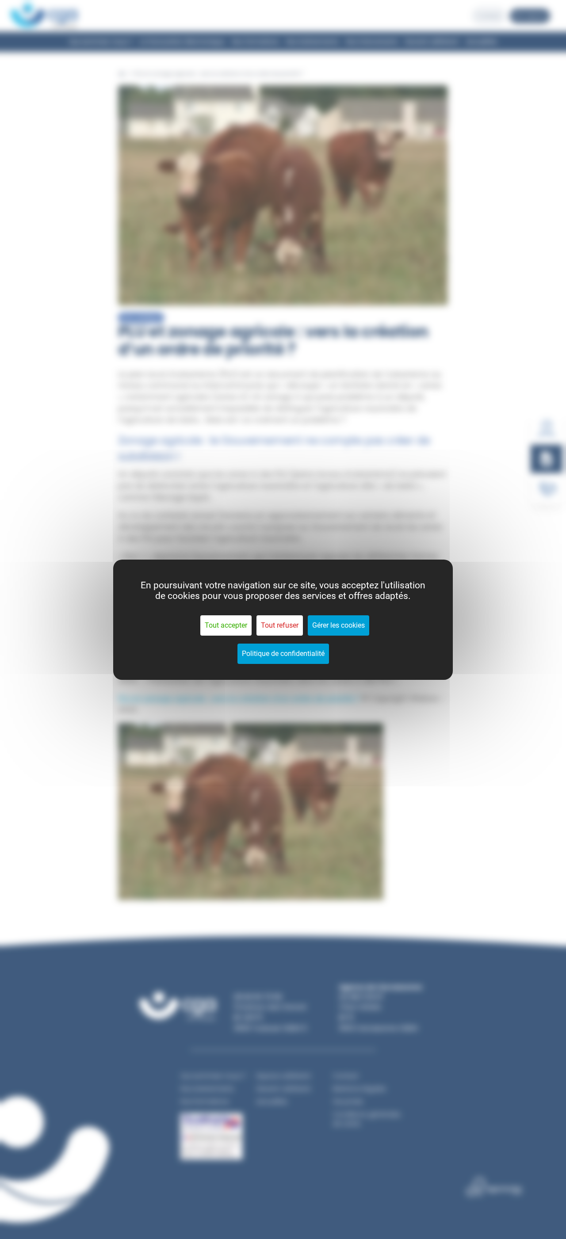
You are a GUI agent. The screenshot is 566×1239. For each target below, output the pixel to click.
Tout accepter (226, 625)
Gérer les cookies (338, 625)
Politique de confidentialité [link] (283, 653)
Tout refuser (279, 625)
